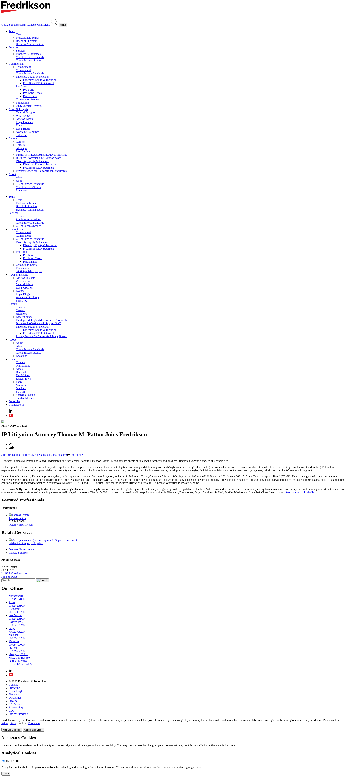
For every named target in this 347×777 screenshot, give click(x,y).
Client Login (16, 691)
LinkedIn (309, 492)
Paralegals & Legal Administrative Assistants (41, 154)
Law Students (24, 151)
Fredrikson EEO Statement (38, 83)
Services (13, 47)
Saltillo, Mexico (25, 398)
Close (6, 773)
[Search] (55, 24)
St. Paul (20, 391)
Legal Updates (24, 122)
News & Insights (18, 109)
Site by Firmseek (18, 713)
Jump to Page (9, 576)
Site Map (14, 694)
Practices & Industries (28, 53)
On (8, 761)
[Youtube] (11, 415)
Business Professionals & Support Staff (38, 157)
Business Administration (30, 44)
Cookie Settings (10, 24)
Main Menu (43, 24)
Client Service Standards (30, 57)
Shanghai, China (25, 394)
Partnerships (30, 96)
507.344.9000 (17, 644)
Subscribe (21, 135)
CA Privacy (15, 704)
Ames (19, 368)
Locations (21, 190)
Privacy (13, 700)
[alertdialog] (173, 755)
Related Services (16, 532)
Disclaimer (15, 697)
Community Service (27, 99)
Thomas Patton (17, 518)
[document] (173, 755)
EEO (11, 710)
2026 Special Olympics (29, 105)
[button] (11, 448)
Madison (21, 385)
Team (12, 31)
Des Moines (23, 375)
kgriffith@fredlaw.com (14, 573)
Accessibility (16, 707)
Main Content (28, 24)
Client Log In (16, 404)
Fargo (19, 381)
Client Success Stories (28, 60)
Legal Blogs (23, 128)
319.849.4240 (17, 625)
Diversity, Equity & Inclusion (32, 76)
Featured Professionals (22, 500)
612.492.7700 (17, 651)
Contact (13, 359)
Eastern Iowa (23, 378)
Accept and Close (33, 729)
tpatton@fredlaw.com (21, 524)
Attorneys (21, 148)
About (12, 174)
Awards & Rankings (27, 131)
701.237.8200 (17, 631)
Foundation (22, 102)
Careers (13, 138)
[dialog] (173, 725)
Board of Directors (26, 40)
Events (20, 125)
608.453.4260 (17, 638)
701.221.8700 (17, 612)
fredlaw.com (293, 492)
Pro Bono (21, 86)
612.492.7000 (17, 599)
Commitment (16, 63)
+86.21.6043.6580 (19, 657)
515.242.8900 (17, 605)
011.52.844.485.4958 (21, 664)
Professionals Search (27, 37)
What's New (23, 115)
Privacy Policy (9, 723)
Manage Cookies (11, 729)
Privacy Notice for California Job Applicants (41, 170)
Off (17, 761)
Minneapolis (23, 365)
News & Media (24, 118)
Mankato (21, 388)
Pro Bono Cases (32, 92)
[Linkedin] (10, 411)
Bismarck (21, 372)
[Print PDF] (10, 444)
